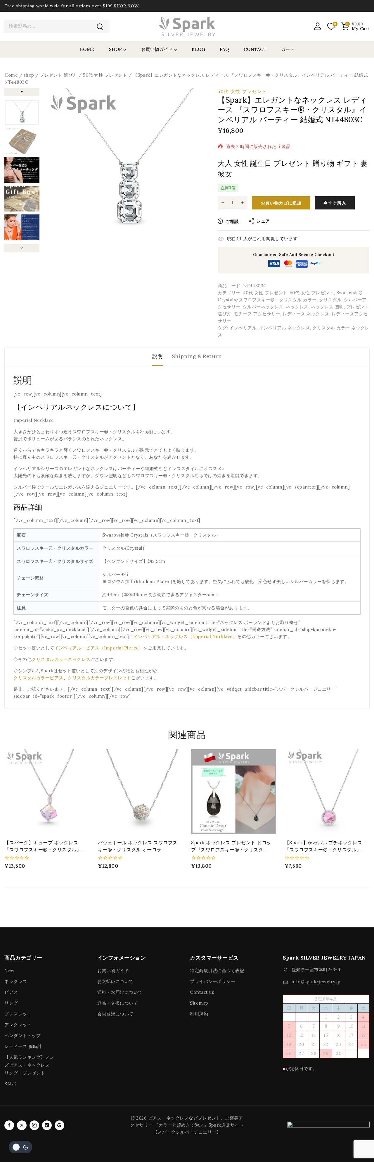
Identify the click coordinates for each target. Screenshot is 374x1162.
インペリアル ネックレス (284, 328)
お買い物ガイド (113, 970)
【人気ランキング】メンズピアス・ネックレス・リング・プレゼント (29, 1065)
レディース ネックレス (306, 314)
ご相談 (232, 221)
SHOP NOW (126, 5)
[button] (21, 113)
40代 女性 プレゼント (265, 292)
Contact (255, 49)
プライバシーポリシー (212, 981)
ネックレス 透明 (327, 307)
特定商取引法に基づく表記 (217, 970)
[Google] (59, 1125)
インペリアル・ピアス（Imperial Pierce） (98, 648)
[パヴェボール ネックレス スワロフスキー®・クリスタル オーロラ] (140, 791)
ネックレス (297, 307)
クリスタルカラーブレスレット (99, 677)
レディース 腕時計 (23, 1046)
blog (198, 49)
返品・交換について (117, 1003)
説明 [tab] (157, 356)
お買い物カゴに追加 (281, 203)
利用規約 (199, 1014)
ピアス (11, 992)
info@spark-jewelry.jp (316, 981)
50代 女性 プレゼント (242, 91)
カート (288, 49)
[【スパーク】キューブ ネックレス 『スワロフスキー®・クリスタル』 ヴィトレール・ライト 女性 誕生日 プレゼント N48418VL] (46, 791)
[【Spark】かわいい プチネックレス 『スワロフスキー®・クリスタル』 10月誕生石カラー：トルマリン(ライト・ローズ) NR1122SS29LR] (327, 791)
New (9, 970)
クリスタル (330, 299)
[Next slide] (21, 248)
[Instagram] (34, 1125)
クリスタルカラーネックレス (61, 659)
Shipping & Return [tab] (197, 356)
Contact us (202, 992)
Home (86, 49)
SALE (10, 1084)
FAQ (224, 49)
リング (11, 1003)
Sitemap (199, 1003)
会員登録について (115, 1014)
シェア (263, 221)
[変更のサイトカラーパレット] (20, 1147)
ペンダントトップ (22, 1035)
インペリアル (243, 328)
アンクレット (18, 1024)
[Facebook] (9, 1125)
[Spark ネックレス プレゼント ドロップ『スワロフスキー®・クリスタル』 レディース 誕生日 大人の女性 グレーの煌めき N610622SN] (233, 791)
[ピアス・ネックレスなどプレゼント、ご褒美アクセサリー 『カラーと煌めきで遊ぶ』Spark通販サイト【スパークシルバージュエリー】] (187, 26)
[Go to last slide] (21, 92)
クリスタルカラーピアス (38, 677)
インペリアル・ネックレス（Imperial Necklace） (186, 636)
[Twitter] (22, 1125)
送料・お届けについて (120, 992)
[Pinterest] (47, 1125)
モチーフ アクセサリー (257, 314)
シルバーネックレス (263, 307)
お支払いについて (115, 981)
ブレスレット (18, 1014)
